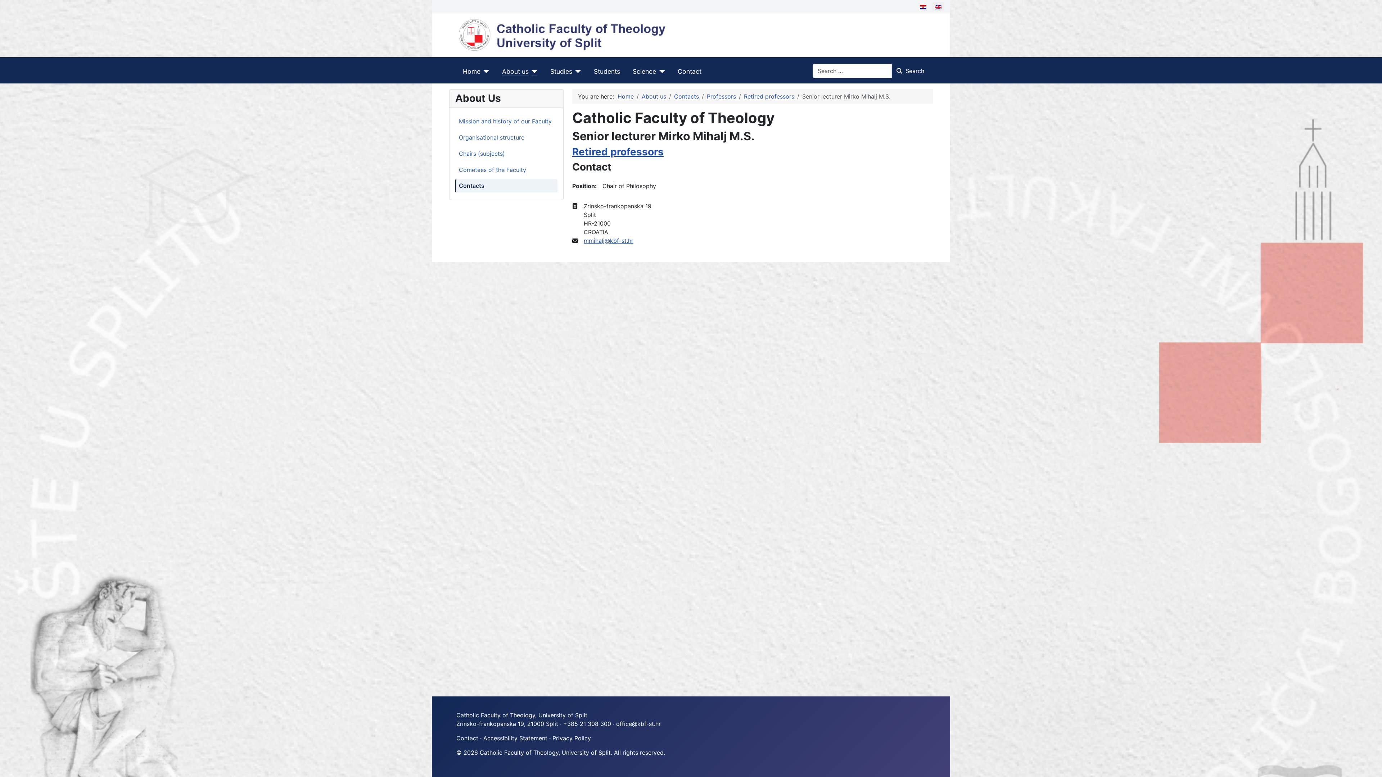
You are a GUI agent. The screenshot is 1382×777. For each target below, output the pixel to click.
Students (607, 71)
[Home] (484, 71)
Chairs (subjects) (482, 153)
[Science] (660, 71)
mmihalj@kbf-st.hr (608, 240)
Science (644, 71)
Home (471, 71)
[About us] (533, 71)
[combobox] (852, 71)
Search (914, 70)
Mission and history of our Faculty (505, 121)
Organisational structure (491, 137)
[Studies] (576, 71)
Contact (689, 71)
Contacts (471, 185)
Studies (561, 71)
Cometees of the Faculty (492, 169)
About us (515, 71)
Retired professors (618, 152)
